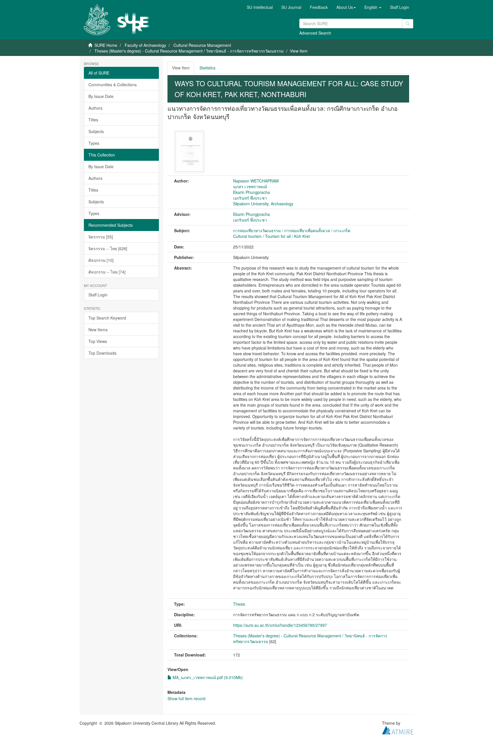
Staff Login (98, 295)
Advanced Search (315, 33)
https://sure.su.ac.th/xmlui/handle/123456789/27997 (280, 625)
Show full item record (186, 698)
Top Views (97, 341)
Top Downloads (102, 353)
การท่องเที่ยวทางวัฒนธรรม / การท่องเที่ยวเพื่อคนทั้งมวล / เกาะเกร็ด (291, 230)
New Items (98, 329)
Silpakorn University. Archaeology (263, 203)
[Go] (407, 24)
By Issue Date (101, 96)
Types (93, 143)
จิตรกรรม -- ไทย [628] (107, 248)
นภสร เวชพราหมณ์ (250, 186)
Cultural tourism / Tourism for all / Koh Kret (271, 236)
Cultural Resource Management (202, 45)
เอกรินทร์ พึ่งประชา (250, 198)
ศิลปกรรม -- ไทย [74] (107, 272)
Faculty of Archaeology (145, 45)
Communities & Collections (112, 84)
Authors (95, 108)
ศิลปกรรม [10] (101, 260)
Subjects (96, 131)
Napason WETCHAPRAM (256, 181)
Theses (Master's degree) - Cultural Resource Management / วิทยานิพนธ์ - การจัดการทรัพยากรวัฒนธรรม (189, 51)
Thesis (239, 604)
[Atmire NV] (397, 729)
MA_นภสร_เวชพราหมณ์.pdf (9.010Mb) (207, 677)
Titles (93, 120)
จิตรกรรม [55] (100, 237)
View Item (181, 68)
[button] (346, 7)
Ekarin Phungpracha (251, 192)
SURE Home (105, 45)
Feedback (319, 7)
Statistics (207, 68)
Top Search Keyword (107, 318)
